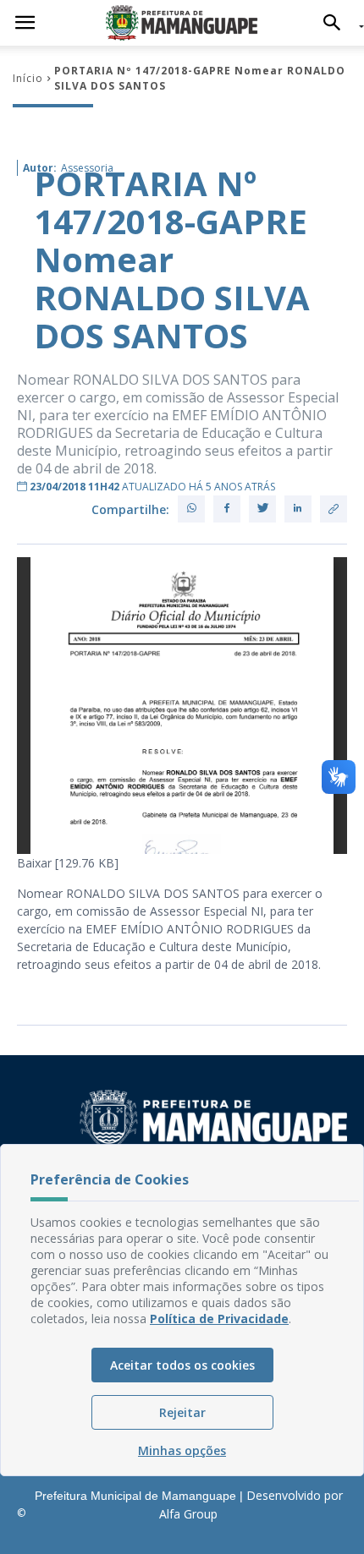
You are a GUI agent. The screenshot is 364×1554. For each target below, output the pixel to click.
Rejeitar (182, 1412)
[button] (336, 23)
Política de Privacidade (219, 1319)
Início (28, 78)
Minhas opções (182, 1450)
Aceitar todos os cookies (182, 1365)
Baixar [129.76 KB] (68, 863)
